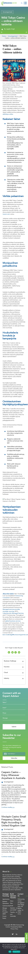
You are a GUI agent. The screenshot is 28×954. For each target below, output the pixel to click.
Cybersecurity (6, 905)
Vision (11, 901)
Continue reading (7, 807)
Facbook (15, 652)
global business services (13, 621)
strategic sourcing (8, 611)
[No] (26, 948)
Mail (19, 652)
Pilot (11, 903)
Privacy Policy (14, 929)
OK (10, 951)
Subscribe (14, 758)
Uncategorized (7, 12)
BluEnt (20, 927)
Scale (11, 905)
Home (4, 36)
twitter (12, 652)
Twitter (13, 934)
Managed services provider (11, 609)
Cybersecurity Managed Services (13, 613)
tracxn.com (6, 214)
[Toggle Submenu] (23, 661)
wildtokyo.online (8, 114)
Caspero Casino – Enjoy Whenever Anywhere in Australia (13, 775)
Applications (5, 899)
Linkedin (9, 652)
